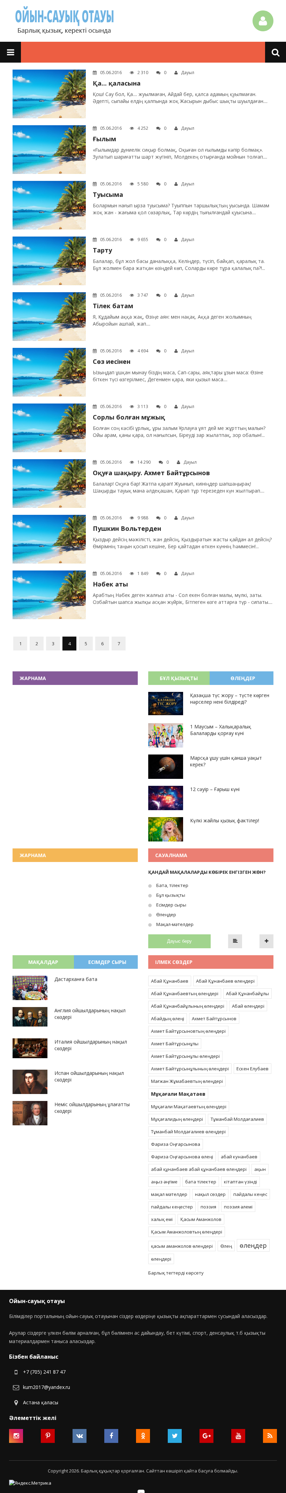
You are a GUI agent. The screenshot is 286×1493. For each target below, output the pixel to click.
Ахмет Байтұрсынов (214, 1018)
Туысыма (108, 194)
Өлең (226, 1246)
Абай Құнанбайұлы (247, 993)
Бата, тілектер (171, 885)
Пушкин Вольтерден (127, 528)
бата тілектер (200, 1182)
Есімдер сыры (170, 905)
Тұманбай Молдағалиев (237, 1119)
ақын (260, 1169)
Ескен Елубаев (252, 1068)
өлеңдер (253, 1245)
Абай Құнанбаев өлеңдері (225, 981)
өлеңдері (161, 1259)
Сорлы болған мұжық (129, 417)
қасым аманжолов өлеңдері (182, 1246)
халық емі (162, 1219)
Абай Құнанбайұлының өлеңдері (187, 1006)
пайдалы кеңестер (172, 1207)
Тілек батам (113, 306)
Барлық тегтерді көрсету (176, 1273)
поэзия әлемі (238, 1207)
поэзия (208, 1207)
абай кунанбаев (239, 1156)
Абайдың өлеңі (167, 1018)
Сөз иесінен (111, 361)
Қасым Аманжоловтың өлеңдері (186, 1232)
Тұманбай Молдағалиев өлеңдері (188, 1131)
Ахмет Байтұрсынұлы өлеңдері (185, 1056)
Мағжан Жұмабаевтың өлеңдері (187, 1081)
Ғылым (104, 139)
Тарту (102, 250)
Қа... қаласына (117, 83)
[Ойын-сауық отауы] (65, 21)
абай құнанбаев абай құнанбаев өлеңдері (199, 1169)
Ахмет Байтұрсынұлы (174, 1043)
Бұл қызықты (170, 895)
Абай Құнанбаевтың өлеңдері (184, 993)
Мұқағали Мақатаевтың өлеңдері (188, 1106)
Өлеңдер (165, 914)
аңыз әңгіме (164, 1182)
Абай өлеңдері (248, 1006)
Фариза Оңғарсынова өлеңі (182, 1156)
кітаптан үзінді (240, 1182)
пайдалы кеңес (250, 1194)
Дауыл (187, 72)
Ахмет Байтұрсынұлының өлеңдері (190, 1068)
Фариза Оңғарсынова (175, 1144)
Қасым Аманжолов (200, 1219)
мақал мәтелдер (169, 1194)
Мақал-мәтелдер (174, 924)
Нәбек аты (110, 584)
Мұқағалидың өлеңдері (177, 1119)
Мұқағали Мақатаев (178, 1094)
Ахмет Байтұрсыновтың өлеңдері (188, 1031)
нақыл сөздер (210, 1194)
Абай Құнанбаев (169, 981)
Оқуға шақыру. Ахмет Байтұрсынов (151, 473)
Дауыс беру (179, 941)
